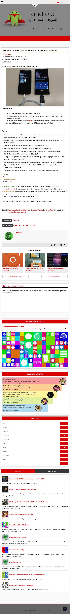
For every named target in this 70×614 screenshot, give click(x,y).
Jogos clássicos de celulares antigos (13, 399)
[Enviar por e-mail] (3, 62)
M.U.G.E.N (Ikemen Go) (9, 379)
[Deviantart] (64, 245)
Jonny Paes (50, 210)
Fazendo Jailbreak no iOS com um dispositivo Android (25, 210)
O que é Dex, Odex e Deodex (18, 537)
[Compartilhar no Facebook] (8, 62)
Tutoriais (16, 220)
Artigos (5, 427)
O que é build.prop (15, 562)
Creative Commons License (17, 212)
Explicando (5, 435)
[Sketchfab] (61, 245)
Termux (30, 121)
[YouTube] (54, 245)
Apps (4, 423)
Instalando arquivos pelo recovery (56, 270)
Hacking (5, 443)
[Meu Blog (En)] (51, 245)
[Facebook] (16, 225)
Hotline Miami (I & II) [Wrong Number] (13, 386)
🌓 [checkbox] (65, 609)
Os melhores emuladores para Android (21, 585)
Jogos (4, 447)
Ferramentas (6, 439)
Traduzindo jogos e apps (17, 550)
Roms (4, 459)
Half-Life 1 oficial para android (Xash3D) (22, 489)
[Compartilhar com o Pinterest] (10, 62)
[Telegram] (34, 225)
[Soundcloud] (58, 245)
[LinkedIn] (30, 225)
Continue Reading (15, 383)
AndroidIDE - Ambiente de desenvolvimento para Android (19, 392)
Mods (4, 451)
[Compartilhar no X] (7, 62)
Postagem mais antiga (54, 276)
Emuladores (6, 431)
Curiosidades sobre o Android (13, 327)
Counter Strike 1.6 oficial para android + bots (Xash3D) (26, 479)
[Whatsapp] (23, 225)
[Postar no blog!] (5, 62)
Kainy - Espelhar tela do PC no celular (34, 270)
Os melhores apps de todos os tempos (14, 405)
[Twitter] (19, 225)
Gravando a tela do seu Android (10, 270)
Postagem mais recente (15, 276)
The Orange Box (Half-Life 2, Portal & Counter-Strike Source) (28, 502)
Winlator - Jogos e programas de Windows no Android (27, 575)
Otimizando (6, 455)
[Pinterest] (27, 225)
